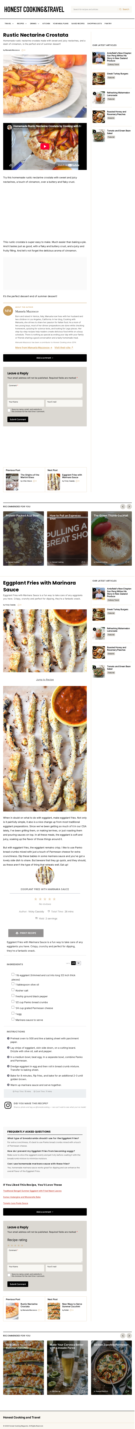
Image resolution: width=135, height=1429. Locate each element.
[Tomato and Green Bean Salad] (98, 135)
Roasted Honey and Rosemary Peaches (116, 112)
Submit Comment (18, 419)
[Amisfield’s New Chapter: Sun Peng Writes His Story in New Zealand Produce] (98, 58)
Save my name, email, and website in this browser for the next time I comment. (28, 410)
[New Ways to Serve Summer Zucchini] (66, 1309)
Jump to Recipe (45, 679)
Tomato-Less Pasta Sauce (15, 1203)
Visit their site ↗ (63, 347)
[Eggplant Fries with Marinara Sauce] (66, 479)
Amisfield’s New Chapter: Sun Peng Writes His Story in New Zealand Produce (119, 57)
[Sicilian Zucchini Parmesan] (111, 1367)
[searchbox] (94, 9)
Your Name (13, 402)
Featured (111, 77)
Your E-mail (51, 402)
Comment (13, 385)
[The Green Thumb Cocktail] (111, 538)
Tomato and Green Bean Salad (119, 131)
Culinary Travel (113, 64)
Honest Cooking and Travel (21, 1417)
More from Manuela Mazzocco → (33, 347)
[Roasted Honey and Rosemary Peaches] (98, 116)
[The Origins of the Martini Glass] (24, 479)
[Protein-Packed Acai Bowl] (23, 538)
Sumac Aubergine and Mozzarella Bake (22, 1197)
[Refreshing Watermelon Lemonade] (98, 97)
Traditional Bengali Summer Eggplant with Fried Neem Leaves (32, 1191)
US (73, 963)
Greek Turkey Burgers (117, 73)
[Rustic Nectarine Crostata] (24, 1309)
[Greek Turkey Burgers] (98, 78)
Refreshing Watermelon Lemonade (118, 93)
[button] (45, 358)
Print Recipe (27, 933)
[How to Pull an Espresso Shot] (67, 538)
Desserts (111, 118)
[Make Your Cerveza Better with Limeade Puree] (67, 1367)
